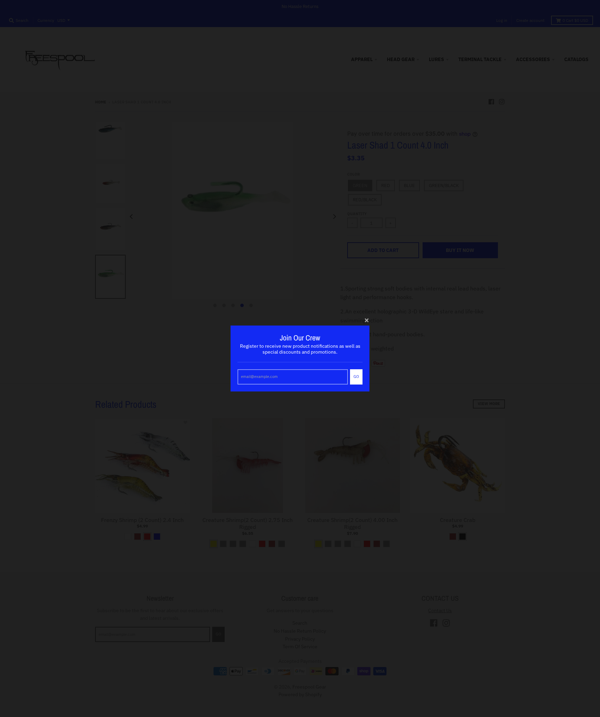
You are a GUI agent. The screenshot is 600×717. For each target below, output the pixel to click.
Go (356, 376)
